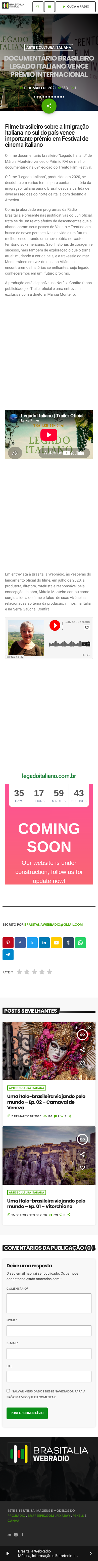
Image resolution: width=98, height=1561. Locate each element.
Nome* (12, 1320)
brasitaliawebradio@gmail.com (53, 924)
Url (9, 1366)
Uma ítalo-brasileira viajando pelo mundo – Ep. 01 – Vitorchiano (46, 1204)
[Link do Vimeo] (14, 7)
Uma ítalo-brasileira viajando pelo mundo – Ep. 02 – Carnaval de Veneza (46, 1102)
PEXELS (78, 1515)
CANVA (13, 1520)
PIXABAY (63, 1515)
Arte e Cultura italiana (48, 47)
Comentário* (17, 1289)
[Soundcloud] (10, 1535)
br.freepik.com (41, 1515)
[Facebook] (23, 1535)
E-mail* (13, 1343)
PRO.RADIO (16, 1515)
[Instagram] (16, 1535)
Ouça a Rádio (75, 7)
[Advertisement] (49, 354)
